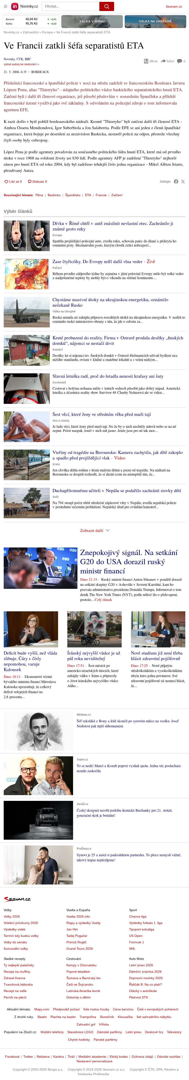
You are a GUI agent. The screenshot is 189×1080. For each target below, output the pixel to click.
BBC (28, 59)
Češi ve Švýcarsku (79, 984)
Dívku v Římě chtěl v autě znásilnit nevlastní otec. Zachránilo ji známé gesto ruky (113, 226)
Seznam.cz (174, 6)
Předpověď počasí (66, 1009)
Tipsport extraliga (141, 929)
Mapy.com (41, 1009)
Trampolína (88, 1017)
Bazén (42, 1017)
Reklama (43, 1056)
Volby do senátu (15, 942)
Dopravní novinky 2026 (146, 978)
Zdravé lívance (14, 978)
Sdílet (170, 61)
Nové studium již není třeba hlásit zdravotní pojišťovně (157, 655)
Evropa (57, 235)
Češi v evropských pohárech (157, 1009)
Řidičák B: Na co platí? (145, 984)
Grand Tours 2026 (79, 948)
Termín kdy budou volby (21, 936)
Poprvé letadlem (78, 971)
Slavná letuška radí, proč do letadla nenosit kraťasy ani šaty (108, 376)
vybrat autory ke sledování (20, 64)
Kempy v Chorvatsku (81, 965)
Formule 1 (136, 942)
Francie (101, 195)
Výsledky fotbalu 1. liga (145, 923)
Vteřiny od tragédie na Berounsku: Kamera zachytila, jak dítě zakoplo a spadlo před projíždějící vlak (118, 455)
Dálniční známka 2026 (145, 971)
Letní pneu (133, 1032)
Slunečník (107, 1017)
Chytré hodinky (79, 1039)
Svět (56, 497)
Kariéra (58, 1056)
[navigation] (5, 6)
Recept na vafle (15, 991)
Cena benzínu (123, 1009)
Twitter (28, 1056)
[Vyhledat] (106, 6)
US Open (135, 936)
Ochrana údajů (142, 1056)
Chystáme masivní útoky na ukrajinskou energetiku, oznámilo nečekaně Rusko (110, 302)
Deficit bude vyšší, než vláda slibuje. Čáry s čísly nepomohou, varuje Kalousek (30, 661)
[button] (27, 236)
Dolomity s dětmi (78, 997)
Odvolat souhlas (168, 1056)
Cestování (59, 382)
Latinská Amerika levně (83, 991)
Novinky (9, 59)
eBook (153, 61)
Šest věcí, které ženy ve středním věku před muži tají (102, 414)
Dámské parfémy (109, 1032)
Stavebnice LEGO (80, 1032)
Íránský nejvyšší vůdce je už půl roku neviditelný (93, 655)
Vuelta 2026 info (78, 916)
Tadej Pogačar (76, 936)
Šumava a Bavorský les (83, 978)
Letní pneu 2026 (141, 965)
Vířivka (104, 1024)
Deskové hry (154, 1032)
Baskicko (54, 195)
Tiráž (71, 1056)
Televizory (174, 1032)
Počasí (57, 267)
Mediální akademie (92, 1056)
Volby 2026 (12, 916)
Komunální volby (16, 948)
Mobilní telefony (52, 1032)
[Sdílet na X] (183, 181)
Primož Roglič (76, 942)
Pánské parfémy (105, 1039)
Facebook (12, 1056)
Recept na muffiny (17, 971)
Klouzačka (125, 1017)
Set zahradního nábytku (153, 1017)
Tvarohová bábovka (18, 984)
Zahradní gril (86, 1024)
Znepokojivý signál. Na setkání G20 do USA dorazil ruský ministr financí (128, 561)
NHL (132, 948)
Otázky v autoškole (143, 991)
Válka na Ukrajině (64, 311)
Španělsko (72, 195)
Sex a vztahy (61, 420)
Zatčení (116, 195)
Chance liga (137, 916)
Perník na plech (15, 997)
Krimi (56, 464)
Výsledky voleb (14, 929)
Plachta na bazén (63, 1017)
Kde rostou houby (96, 1009)
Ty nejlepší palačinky (19, 965)
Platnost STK (138, 997)
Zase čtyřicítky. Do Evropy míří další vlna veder (97, 261)
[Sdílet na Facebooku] (176, 181)
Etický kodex (119, 1056)
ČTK (20, 59)
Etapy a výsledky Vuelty (83, 923)
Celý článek (103, 599)
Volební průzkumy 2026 (21, 923)
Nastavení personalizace (94, 1061)
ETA (88, 195)
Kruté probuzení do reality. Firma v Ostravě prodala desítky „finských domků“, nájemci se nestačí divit (118, 340)
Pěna (39, 195)
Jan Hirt (72, 929)
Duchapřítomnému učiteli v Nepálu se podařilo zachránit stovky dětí (117, 490)
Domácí (58, 349)
